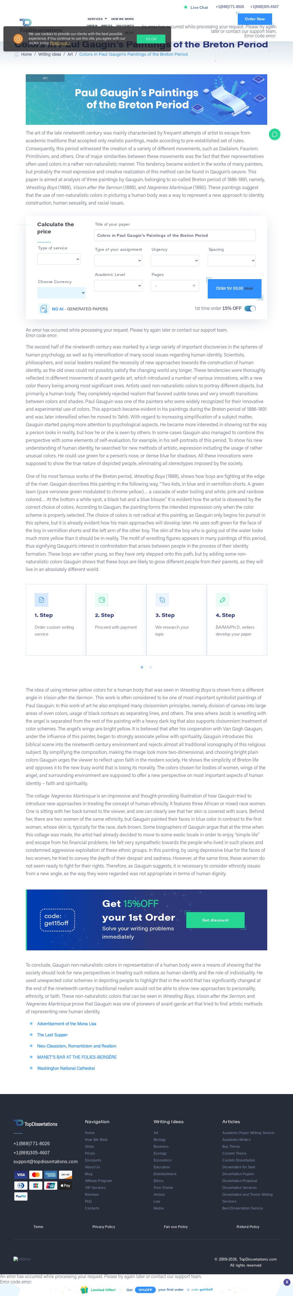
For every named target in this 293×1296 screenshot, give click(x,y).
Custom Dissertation (238, 1160)
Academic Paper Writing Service (248, 1133)
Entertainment (165, 1174)
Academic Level (110, 274)
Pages (158, 274)
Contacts (92, 1208)
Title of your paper (112, 224)
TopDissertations (41, 30)
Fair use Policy (176, 1227)
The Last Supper (52, 1035)
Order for (234, 289)
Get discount (215, 920)
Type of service (52, 248)
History (159, 1195)
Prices (106, 25)
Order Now (255, 19)
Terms (38, 1227)
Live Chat (199, 7)
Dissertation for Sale (238, 1167)
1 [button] (142, 667)
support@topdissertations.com (45, 1161)
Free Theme (163, 1188)
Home (90, 1133)
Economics (162, 1160)
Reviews (92, 1195)
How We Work (122, 19)
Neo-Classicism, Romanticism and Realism (76, 1046)
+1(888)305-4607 (264, 7)
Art (156, 1133)
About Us (92, 1167)
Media (159, 1208)
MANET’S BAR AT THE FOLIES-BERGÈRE (77, 1057)
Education (162, 1167)
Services (96, 19)
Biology (160, 1140)
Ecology (160, 1153)
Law (157, 1201)
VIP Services (95, 1188)
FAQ (88, 1201)
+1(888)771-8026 (230, 7)
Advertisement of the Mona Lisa (66, 1024)
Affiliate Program (98, 1181)
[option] (56, 620)
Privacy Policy (103, 1227)
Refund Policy (248, 1227)
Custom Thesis (234, 1153)
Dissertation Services (239, 1188)
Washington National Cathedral (66, 1069)
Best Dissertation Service (242, 1208)
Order (92, 25)
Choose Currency (55, 281)
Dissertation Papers (238, 1174)
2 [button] (151, 667)
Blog (88, 1174)
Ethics (158, 1181)
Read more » (60, 43)
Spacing (216, 249)
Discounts (125, 25)
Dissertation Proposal (239, 1181)
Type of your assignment (118, 249)
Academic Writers (236, 1140)
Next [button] (27, 659)
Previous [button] (27, 582)
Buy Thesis (231, 1147)
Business (161, 1147)
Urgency (160, 249)
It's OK (151, 39)
